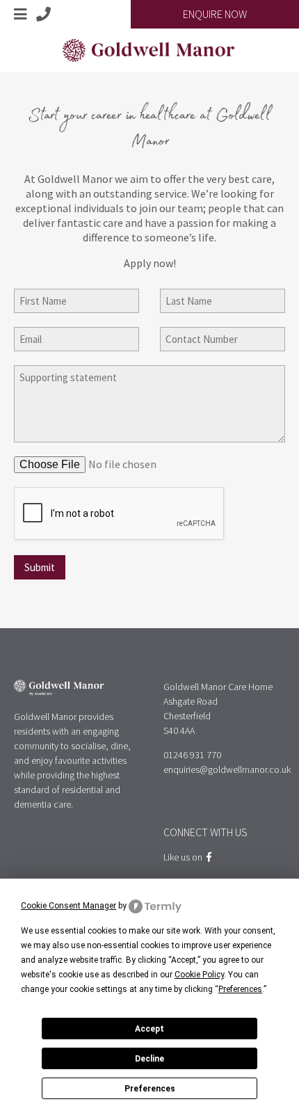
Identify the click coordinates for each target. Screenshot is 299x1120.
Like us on (185, 857)
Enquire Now (215, 14)
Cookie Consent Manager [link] (68, 906)
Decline (149, 1059)
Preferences (149, 1089)
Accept (149, 1029)
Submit (39, 567)
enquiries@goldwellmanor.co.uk (227, 769)
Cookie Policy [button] (199, 974)
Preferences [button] (240, 989)
